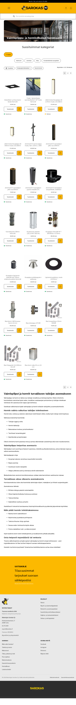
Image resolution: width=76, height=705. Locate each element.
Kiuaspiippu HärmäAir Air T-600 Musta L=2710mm (54, 232)
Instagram (43, 647)
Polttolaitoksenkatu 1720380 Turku (8, 622)
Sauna (9, 54)
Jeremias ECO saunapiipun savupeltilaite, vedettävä (54, 188)
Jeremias (29, 60)
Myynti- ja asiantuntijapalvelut (49, 606)
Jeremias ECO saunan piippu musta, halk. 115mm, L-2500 (33, 144)
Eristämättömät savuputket (51, 60)
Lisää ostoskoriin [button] (19, 109)
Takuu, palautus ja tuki (8, 654)
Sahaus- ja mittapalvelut (47, 618)
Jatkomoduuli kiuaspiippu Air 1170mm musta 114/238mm (53, 101)
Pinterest (43, 650)
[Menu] (8, 8)
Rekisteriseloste (6, 660)
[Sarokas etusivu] (18, 601)
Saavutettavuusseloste (9, 663)
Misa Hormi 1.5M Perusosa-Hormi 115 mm (13, 322)
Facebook (43, 644)
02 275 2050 (5, 626)
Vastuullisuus (6, 666)
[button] (66, 8)
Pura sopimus (6, 657)
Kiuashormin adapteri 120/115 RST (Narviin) (33, 232)
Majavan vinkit (45, 654)
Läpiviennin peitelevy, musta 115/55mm (53, 278)
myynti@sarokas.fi (7, 629)
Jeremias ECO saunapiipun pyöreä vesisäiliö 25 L (33, 188)
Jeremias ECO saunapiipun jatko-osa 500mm (13, 188)
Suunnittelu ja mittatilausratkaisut (50, 612)
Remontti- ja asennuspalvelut (49, 609)
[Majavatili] (71, 8)
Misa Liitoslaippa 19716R (33, 323)
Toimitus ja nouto (7, 647)
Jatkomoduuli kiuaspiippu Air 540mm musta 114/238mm (12, 144)
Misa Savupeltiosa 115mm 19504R (53, 322)
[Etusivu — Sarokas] (34, 8)
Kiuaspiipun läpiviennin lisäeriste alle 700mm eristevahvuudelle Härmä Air (12, 277)
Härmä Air (19, 60)
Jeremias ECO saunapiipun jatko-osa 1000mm (54, 144)
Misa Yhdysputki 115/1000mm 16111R (13, 366)
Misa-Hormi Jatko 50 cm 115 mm (33, 366)
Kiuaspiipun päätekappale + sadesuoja (33, 278)
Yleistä (42, 602)
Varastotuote (38, 68)
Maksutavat (5, 650)
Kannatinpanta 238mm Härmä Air (13, 232)
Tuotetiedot (10, 109)
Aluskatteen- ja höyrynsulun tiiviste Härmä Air (12, 101)
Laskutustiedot (6, 669)
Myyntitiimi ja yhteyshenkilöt (10, 635)
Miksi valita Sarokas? (8, 644)
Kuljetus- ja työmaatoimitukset (49, 615)
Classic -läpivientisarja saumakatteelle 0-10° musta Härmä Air (33, 100)
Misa (37, 60)
